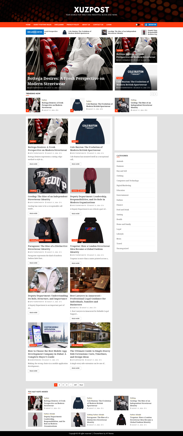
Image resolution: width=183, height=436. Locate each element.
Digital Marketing (124, 185)
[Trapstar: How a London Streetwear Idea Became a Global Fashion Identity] (90, 230)
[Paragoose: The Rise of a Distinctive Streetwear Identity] (48, 230)
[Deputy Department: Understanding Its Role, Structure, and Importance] (48, 280)
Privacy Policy (73, 25)
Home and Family (124, 224)
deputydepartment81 (36, 88)
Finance (120, 205)
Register (152, 25)
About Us (86, 25)
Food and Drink (123, 210)
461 (75, 385)
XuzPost (91, 9)
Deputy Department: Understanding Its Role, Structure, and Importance (48, 297)
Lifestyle (139, 99)
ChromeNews (98, 433)
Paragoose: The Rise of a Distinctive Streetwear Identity (47, 247)
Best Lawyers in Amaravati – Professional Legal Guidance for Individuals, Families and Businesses (88, 300)
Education (121, 190)
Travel (119, 243)
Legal (119, 229)
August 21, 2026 (52, 88)
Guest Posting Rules (42, 25)
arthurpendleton (78, 360)
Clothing (89, 100)
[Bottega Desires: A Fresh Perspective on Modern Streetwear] (69, 63)
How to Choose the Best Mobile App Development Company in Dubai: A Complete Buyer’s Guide (47, 354)
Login (108, 25)
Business (75, 290)
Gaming (120, 214)
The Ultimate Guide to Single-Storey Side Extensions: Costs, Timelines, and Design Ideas (90, 354)
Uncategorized (77, 345)
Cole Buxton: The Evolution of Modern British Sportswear (132, 83)
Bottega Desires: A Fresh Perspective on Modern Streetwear (66, 81)
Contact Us (98, 25)
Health (119, 219)
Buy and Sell (122, 171)
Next (81, 385)
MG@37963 (75, 308)
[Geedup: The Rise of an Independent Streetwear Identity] (77, 105)
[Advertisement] (136, 133)
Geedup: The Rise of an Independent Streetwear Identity (97, 105)
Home (28, 25)
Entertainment (123, 195)
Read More (33, 164)
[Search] (142, 25)
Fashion (30, 73)
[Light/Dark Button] (138, 25)
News (119, 239)
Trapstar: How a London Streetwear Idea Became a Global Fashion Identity (90, 249)
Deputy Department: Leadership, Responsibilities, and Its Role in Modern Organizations (143, 105)
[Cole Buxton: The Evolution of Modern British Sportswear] (33, 105)
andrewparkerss (35, 360)
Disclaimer (59, 25)
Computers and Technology (128, 180)
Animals (120, 161)
